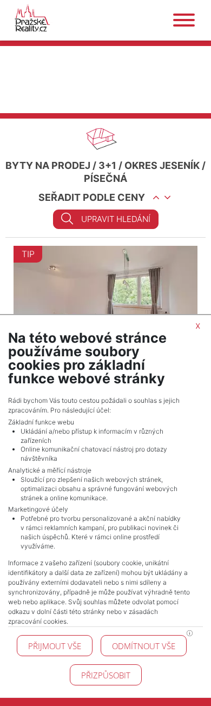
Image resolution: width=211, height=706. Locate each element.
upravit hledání (115, 219)
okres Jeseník (162, 165)
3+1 (107, 165)
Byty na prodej (47, 165)
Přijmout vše (54, 645)
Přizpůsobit (105, 675)
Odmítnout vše (143, 645)
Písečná (105, 178)
